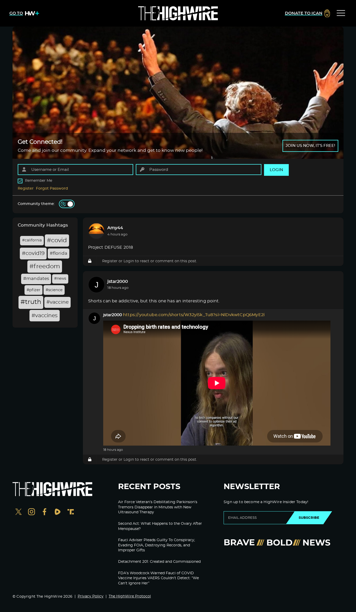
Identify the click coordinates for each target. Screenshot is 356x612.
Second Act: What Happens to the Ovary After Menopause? (160, 526)
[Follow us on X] (18, 512)
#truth (31, 302)
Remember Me (38, 181)
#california (32, 240)
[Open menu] (341, 13)
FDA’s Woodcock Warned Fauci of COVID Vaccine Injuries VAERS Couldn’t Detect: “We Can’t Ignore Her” (158, 578)
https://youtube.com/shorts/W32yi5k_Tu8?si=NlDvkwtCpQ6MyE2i (194, 315)
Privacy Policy (90, 596)
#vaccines (45, 315)
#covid (57, 240)
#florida (58, 253)
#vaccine (57, 302)
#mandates (36, 279)
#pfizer (33, 290)
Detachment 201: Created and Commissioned (159, 562)
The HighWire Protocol (130, 596)
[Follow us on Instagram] (32, 512)
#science (54, 290)
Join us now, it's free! (310, 146)
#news (60, 278)
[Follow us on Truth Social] (71, 512)
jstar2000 (117, 281)
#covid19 (33, 253)
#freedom (44, 267)
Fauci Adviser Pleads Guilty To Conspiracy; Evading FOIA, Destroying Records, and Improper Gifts (156, 545)
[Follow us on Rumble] (58, 512)
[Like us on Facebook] (45, 512)
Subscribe (309, 518)
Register (26, 188)
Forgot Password (52, 188)
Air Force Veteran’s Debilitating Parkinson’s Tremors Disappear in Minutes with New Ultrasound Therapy (157, 507)
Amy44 (115, 228)
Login (129, 261)
